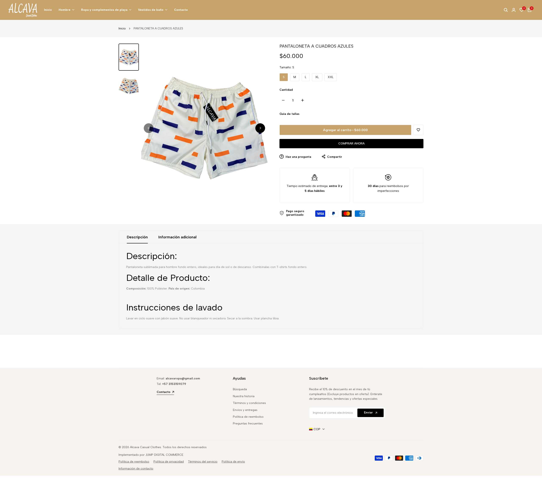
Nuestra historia (243, 396)
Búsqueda (240, 389)
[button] (418, 130)
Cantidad (286, 90)
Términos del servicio (202, 461)
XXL (330, 77)
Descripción (137, 237)
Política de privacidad (168, 461)
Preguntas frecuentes (248, 423)
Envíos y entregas (245, 410)
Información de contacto (136, 468)
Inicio (122, 28)
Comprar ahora (351, 143)
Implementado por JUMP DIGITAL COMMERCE (151, 455)
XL (317, 77)
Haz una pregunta (298, 157)
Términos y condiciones (249, 403)
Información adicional (177, 237)
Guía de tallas (289, 114)
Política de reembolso (248, 417)
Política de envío (233, 461)
